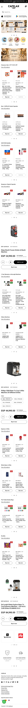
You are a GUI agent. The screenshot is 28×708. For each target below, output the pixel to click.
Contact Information (5, 693)
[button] (25, 6)
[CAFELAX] (13, 7)
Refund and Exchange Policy (7, 686)
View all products (5, 67)
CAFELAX (11, 706)
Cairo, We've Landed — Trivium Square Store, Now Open (14, 1)
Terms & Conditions (5, 691)
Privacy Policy (4, 688)
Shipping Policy (4, 690)
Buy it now (14, 267)
